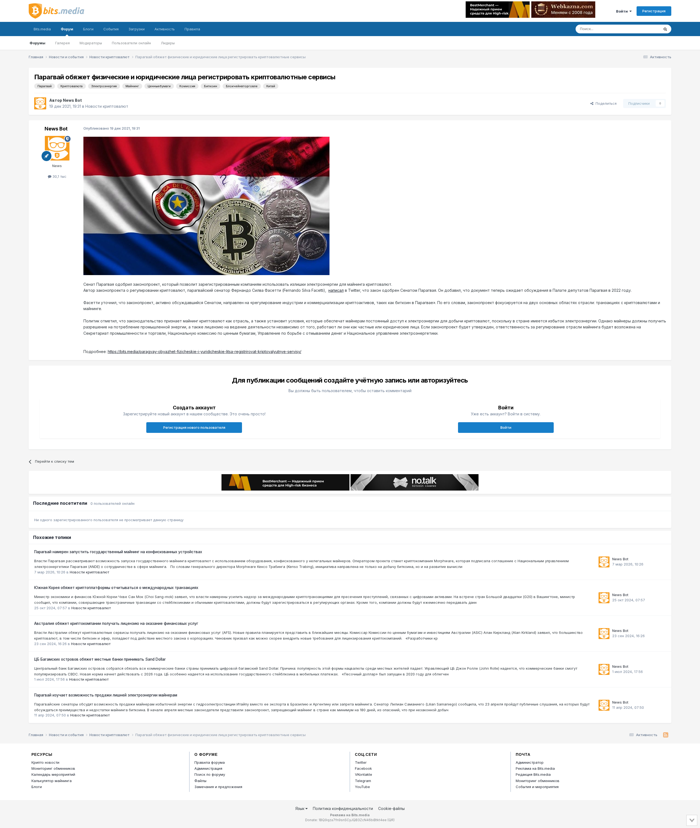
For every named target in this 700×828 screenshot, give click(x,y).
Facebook (363, 768)
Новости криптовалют (106, 106)
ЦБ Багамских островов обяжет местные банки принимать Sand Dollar (100, 659)
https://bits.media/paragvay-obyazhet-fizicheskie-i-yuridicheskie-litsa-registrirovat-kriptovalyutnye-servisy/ (204, 351)
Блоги (88, 29)
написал (336, 290)
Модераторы (91, 43)
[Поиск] (665, 29)
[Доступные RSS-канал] (665, 735)
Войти (622, 11)
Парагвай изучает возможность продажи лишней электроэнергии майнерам (105, 695)
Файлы (200, 781)
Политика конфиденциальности (343, 808)
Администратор (530, 762)
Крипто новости (45, 762)
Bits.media (42, 29)
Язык (300, 808)
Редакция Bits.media (533, 774)
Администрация (208, 768)
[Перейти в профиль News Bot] (40, 103)
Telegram (363, 781)
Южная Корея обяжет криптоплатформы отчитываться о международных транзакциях (116, 587)
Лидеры (168, 43)
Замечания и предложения (218, 787)
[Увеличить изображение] (206, 205)
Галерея (62, 43)
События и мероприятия (537, 787)
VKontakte (363, 774)
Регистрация (654, 11)
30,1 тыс (58, 176)
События (111, 29)
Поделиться (605, 103)
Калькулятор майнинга (51, 781)
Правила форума (209, 762)
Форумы (37, 43)
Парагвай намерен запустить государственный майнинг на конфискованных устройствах (118, 552)
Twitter (361, 762)
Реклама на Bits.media (535, 768)
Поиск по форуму (209, 774)
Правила (192, 29)
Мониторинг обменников (53, 768)
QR (391, 820)
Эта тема (644, 29)
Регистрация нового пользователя (194, 427)
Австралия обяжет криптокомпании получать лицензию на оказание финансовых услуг (116, 623)
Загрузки (137, 29)
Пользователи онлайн (131, 43)
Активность (164, 29)
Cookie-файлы (391, 808)
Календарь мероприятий (53, 774)
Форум (67, 29)
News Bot (72, 100)
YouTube (362, 787)
